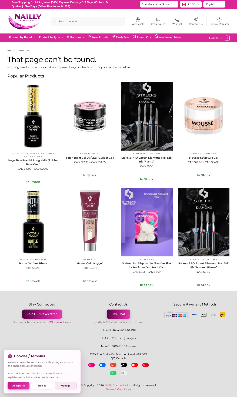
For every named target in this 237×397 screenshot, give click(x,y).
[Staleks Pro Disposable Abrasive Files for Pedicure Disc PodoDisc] (147, 222)
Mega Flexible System (39, 154)
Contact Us (196, 24)
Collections (74, 37)
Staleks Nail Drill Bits (147, 153)
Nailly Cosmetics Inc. (118, 385)
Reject (42, 385)
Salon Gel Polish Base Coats (29, 153)
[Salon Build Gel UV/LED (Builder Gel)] (90, 116)
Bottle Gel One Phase (33, 259)
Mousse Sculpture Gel (204, 153)
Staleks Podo (146, 259)
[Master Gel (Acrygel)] (90, 222)
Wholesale (138, 24)
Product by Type (49, 37)
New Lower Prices (169, 37)
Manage (65, 385)
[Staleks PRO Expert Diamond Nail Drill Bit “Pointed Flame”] (203, 222)
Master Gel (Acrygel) (89, 263)
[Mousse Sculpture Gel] (203, 116)
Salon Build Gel (90, 153)
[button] (219, 38)
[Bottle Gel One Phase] (33, 222)
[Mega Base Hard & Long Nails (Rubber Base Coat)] (33, 116)
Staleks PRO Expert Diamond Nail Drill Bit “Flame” (146, 159)
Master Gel (90, 259)
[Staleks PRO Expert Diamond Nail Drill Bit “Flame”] (147, 116)
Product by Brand (20, 37)
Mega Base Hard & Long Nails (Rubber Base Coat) (33, 162)
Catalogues (158, 24)
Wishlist (177, 24)
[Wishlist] (53, 87)
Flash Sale (122, 37)
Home (11, 50)
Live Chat (118, 314)
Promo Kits (144, 37)
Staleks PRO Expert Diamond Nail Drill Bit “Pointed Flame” (203, 265)
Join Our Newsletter (42, 314)
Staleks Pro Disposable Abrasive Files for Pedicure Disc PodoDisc (147, 265)
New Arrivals (100, 37)
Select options (33, 176)
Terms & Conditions (118, 389)
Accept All (18, 385)
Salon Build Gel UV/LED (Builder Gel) (90, 157)
